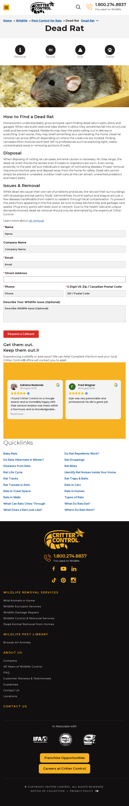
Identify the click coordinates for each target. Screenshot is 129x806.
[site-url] (64, 539)
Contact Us (11, 690)
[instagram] (73, 580)
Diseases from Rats (17, 466)
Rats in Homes (74, 491)
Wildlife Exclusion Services (22, 606)
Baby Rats (10, 453)
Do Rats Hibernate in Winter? (23, 459)
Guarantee (10, 684)
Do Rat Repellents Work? (81, 453)
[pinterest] (63, 581)
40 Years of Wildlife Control (22, 666)
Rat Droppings (74, 459)
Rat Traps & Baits (76, 478)
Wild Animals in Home (19, 600)
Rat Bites (70, 466)
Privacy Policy (81, 791)
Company (10, 660)
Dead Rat (87, 20)
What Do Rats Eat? (77, 503)
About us (12, 652)
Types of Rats (74, 497)
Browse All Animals (17, 642)
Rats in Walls (12, 497)
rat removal (36, 220)
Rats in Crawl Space (17, 491)
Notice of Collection (48, 791)
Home (7, 20)
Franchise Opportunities (64, 758)
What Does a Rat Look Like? (22, 509)
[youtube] (63, 569)
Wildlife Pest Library (25, 634)
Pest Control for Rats (47, 20)
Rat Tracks (10, 478)
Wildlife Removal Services (31, 592)
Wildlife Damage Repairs (21, 612)
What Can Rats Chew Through (24, 503)
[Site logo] (42, 7)
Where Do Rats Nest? (79, 509)
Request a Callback (21, 334)
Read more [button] (17, 414)
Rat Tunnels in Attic (16, 485)
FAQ (6, 672)
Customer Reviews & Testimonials (27, 678)
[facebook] (53, 569)
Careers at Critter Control (64, 768)
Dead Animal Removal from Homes (28, 624)
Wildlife (22, 20)
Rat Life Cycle (13, 472)
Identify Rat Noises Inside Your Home (90, 472)
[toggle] (6, 7)
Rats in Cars (72, 485)
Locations (10, 696)
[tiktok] (54, 581)
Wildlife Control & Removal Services (28, 618)
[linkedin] (74, 569)
